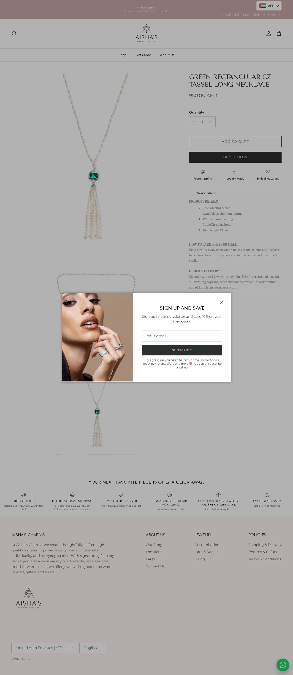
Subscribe (182, 350)
